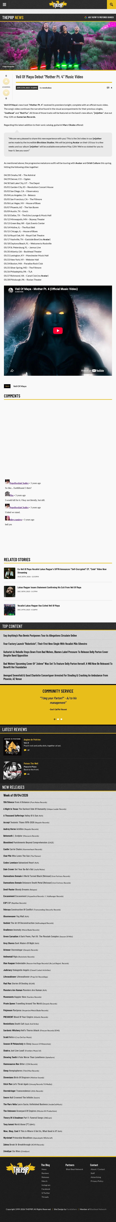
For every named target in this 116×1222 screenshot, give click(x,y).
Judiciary (7, 969)
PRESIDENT (8, 1016)
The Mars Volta (10, 1104)
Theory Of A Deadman (13, 1117)
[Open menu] (4, 4)
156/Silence (8, 802)
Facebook (46, 1189)
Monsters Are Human (12, 990)
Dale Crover (8, 869)
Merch (44, 1181)
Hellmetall (8, 956)
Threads (45, 1197)
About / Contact (98, 1169)
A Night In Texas (10, 808)
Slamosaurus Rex (11, 1063)
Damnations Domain (12, 875)
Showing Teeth (10, 1057)
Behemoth (8, 835)
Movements (8, 996)
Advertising (96, 1177)
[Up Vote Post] (6, 81)
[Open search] (111, 4)
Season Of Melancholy (13, 1043)
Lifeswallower (9, 976)
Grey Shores (8, 943)
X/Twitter (46, 1193)
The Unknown (9, 1110)
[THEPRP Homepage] (58, 4)
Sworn (6, 1097)
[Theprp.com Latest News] (20, 1169)
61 (28, 774)
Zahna (6, 1144)
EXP (5, 902)
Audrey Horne (9, 828)
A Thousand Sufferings (13, 815)
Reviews (45, 1173)
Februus (7, 909)
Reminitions (8, 1023)
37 (28, 750)
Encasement (9, 896)
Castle (6, 849)
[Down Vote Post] (6, 92)
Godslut (6, 922)
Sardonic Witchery (11, 1030)
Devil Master (9, 889)
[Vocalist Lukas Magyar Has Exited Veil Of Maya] (9, 609)
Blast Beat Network (74, 1169)
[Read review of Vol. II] (12, 746)
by (45, 87)
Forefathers (72, 1209)
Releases (45, 1177)
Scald (5, 1037)
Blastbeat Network (98, 1209)
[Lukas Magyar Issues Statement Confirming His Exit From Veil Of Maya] (9, 591)
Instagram (46, 1185)
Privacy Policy (97, 1181)
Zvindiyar (7, 1151)
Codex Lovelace (10, 862)
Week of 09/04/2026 (15, 795)
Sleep (5, 1070)
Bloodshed (8, 842)
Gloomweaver (9, 916)
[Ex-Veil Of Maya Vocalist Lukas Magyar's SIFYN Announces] (9, 573)
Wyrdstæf (7, 1137)
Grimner (7, 949)
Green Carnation (10, 936)
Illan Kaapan (9, 963)
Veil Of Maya (19, 386)
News (44, 1169)
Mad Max (7, 983)
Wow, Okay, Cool (10, 1131)
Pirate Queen (9, 1003)
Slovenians (8, 1077)
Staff (93, 1173)
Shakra (6, 1050)
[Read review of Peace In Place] (12, 770)
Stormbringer (9, 1090)
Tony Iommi (8, 1124)
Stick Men (7, 1084)
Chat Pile (7, 855)
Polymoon (7, 1010)
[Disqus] (58, 441)
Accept (6, 822)
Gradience (8, 929)
